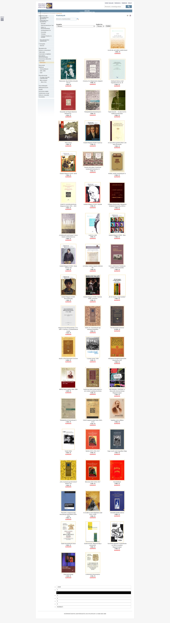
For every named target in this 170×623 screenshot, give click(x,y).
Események (87, 19)
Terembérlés (42, 97)
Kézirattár (43, 23)
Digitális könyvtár (87, 18)
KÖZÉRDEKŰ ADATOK (69, 613)
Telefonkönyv (117, 2)
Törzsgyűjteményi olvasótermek (44, 18)
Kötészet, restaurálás (44, 95)
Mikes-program (43, 80)
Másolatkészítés (43, 48)
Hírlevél (130, 2)
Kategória (59, 24)
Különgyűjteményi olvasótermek (44, 21)
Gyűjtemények (87, 13)
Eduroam (42, 45)
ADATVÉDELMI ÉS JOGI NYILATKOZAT (86, 613)
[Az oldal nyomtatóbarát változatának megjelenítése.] (127, 17)
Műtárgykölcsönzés (43, 87)
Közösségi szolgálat (43, 91)
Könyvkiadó (52, 13)
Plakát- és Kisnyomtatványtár (45, 28)
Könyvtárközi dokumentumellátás (43, 56)
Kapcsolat (111, 2)
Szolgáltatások (87, 15)
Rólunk (87, 11)
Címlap (39, 13)
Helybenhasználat (43, 15)
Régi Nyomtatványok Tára (47, 25)
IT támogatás (42, 43)
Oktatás (41, 89)
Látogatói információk (87, 12)
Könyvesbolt (42, 65)
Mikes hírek (44, 82)
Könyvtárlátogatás (43, 85)
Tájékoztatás (42, 52)
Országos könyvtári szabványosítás (44, 78)
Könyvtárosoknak (43, 75)
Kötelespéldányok (44, 69)
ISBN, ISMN (43, 70)
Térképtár (43, 34)
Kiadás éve (99, 24)
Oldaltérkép (124, 2)
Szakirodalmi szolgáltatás (45, 54)
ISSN (41, 72)
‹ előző (59, 587)
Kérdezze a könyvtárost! (45, 50)
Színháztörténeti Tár (46, 30)
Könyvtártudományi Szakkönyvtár (44, 40)
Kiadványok (59, 13)
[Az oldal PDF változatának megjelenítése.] (130, 17)
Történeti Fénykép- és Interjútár (46, 36)
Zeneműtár (43, 32)
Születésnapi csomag (44, 93)
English (106, 2)
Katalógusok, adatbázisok (87, 16)
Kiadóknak (41, 67)
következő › (60, 607)
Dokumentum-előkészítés (45, 59)
